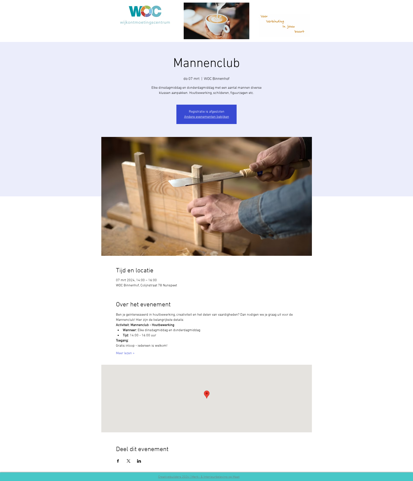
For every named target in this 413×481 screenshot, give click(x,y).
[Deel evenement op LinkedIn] (139, 461)
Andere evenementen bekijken (206, 117)
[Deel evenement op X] (128, 461)
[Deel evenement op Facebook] (118, 461)
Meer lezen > (125, 353)
